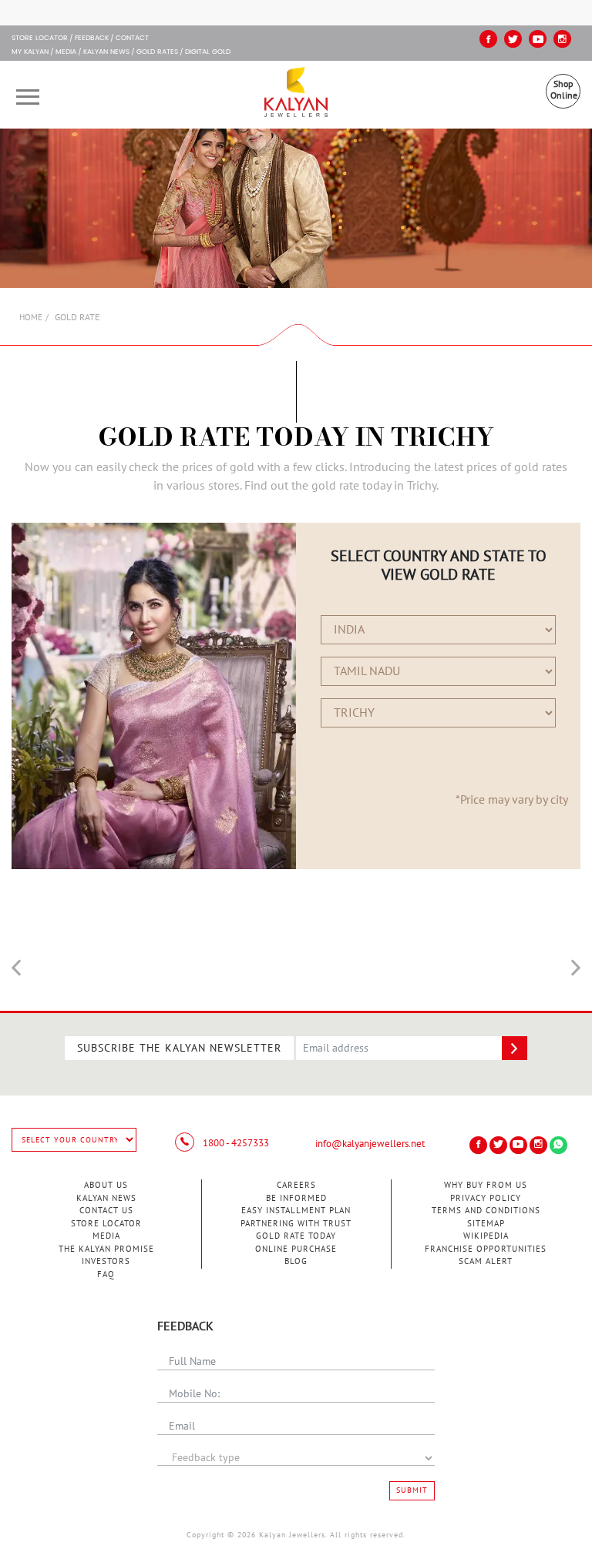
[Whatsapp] (558, 1145)
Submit (412, 1490)
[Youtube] (538, 39)
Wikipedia (486, 1236)
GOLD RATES (157, 52)
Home (30, 318)
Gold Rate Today (296, 1236)
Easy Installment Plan (296, 1211)
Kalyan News (106, 52)
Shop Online (563, 90)
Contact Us (106, 1211)
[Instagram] (562, 39)
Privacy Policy (485, 1198)
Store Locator (106, 1224)
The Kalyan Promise (106, 1249)
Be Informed (296, 1198)
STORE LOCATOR (40, 38)
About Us (106, 1185)
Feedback (92, 38)
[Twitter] (513, 39)
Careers (296, 1185)
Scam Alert (486, 1261)
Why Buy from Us (485, 1185)
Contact (132, 38)
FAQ (106, 1274)
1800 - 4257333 (234, 1143)
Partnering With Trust (296, 1224)
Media (66, 52)
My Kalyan (30, 52)
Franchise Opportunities (486, 1249)
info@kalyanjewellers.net (370, 1144)
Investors (106, 1261)
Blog (296, 1261)
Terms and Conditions (486, 1211)
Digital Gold (207, 52)
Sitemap (486, 1224)
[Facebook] (488, 39)
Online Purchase (296, 1249)
